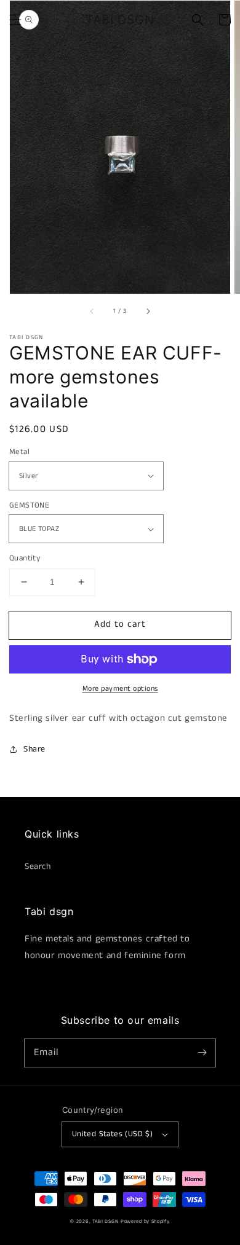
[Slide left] (92, 310)
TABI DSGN (105, 1221)
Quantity (24, 558)
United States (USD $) (112, 1134)
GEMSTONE (29, 505)
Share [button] (34, 749)
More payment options (120, 688)
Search (38, 866)
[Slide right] (147, 310)
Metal (19, 452)
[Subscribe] (201, 1052)
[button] (15, 19)
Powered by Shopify (145, 1221)
